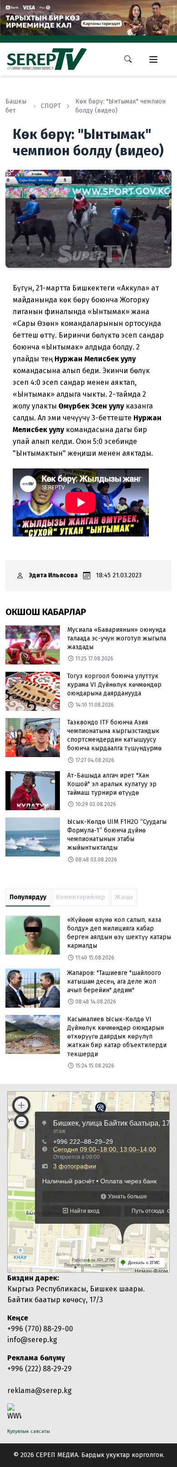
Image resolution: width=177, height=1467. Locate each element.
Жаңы (124, 897)
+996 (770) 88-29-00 (40, 1328)
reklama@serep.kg (39, 1390)
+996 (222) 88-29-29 (39, 1368)
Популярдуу (28, 897)
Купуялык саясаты (28, 1431)
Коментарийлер (80, 897)
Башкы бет (15, 106)
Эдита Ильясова (53, 575)
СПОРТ (51, 106)
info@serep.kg (32, 1339)
